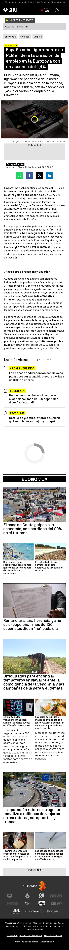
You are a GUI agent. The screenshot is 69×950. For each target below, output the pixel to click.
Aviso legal (12, 935)
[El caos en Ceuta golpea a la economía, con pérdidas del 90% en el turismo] (34, 504)
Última (47, 10)
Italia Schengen (43, 2)
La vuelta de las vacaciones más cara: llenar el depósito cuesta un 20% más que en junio (16, 721)
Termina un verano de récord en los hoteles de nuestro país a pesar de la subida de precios (17, 855)
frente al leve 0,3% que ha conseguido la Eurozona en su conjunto (33, 233)
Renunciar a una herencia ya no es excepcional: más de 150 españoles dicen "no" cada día (33, 399)
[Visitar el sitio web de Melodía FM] (16, 911)
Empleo (38, 36)
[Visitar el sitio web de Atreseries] (27, 903)
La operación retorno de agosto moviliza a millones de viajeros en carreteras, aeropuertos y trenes (31, 816)
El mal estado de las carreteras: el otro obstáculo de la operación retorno (49, 566)
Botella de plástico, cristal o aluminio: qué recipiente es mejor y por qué (35, 419)
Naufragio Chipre (26, 2)
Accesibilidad (47, 941)
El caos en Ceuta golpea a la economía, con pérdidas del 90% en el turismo (32, 529)
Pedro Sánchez (59, 2)
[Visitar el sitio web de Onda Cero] (42, 903)
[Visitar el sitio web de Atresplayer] (34, 911)
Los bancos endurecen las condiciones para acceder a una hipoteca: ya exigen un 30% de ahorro (36, 376)
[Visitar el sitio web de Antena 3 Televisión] (13, 895)
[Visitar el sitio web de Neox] (42, 895)
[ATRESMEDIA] (34, 886)
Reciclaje (17, 413)
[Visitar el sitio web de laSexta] (27, 895)
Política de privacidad (31, 935)
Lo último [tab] (44, 360)
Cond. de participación (26, 941)
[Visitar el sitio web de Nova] (56, 895)
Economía (17, 391)
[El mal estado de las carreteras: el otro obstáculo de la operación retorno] (50, 551)
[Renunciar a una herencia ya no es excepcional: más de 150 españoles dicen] (34, 600)
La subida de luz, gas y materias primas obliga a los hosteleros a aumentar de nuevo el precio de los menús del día (49, 723)
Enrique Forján (15, 164)
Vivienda (24, 36)
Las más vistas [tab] (16, 360)
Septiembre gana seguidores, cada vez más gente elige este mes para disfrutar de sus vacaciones (17, 568)
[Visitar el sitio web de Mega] (13, 903)
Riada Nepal (10, 2)
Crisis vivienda (22, 368)
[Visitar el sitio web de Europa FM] (56, 903)
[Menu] (65, 10)
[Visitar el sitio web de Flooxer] (52, 911)
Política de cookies (53, 935)
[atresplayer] (57, 10)
